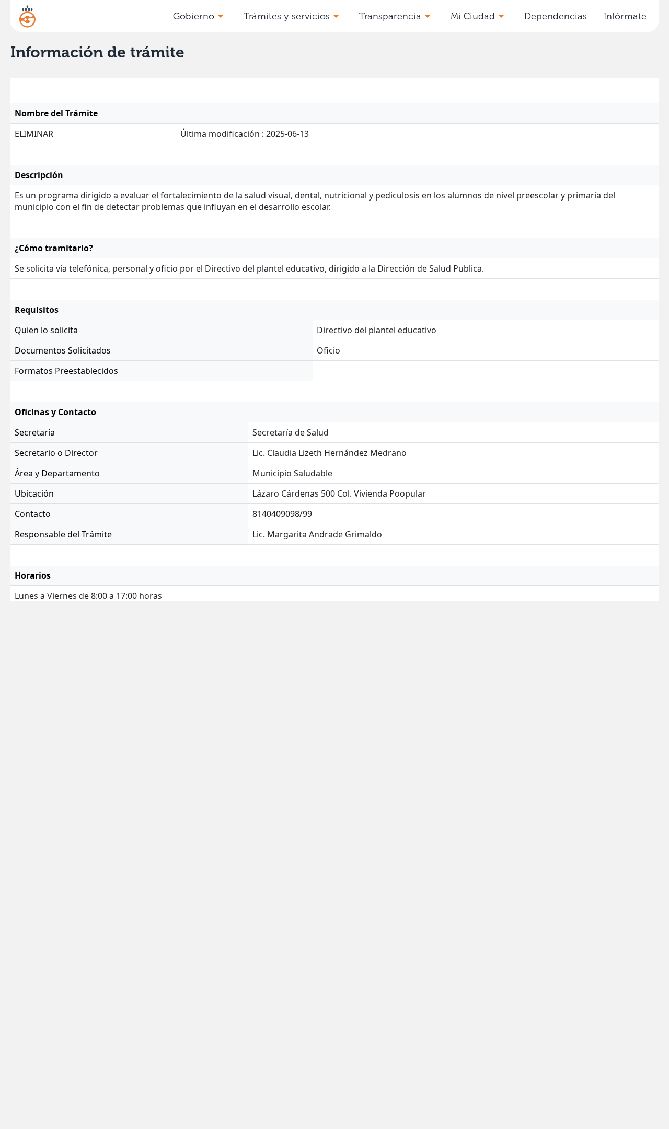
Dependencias (555, 16)
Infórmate (625, 16)
